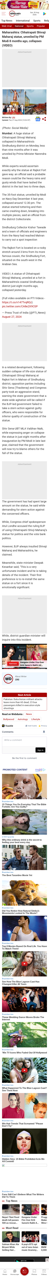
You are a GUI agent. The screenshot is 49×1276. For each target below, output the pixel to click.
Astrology (23, 719)
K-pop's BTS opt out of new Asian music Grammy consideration (30, 1247)
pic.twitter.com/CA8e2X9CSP (20, 306)
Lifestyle (35, 719)
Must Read (12, 1228)
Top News (6, 20)
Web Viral (7, 26)
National (19, 26)
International (23, 20)
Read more (12, 663)
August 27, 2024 (12, 316)
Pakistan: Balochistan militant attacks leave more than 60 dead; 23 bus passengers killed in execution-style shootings (23, 704)
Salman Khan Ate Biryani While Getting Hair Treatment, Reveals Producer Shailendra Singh (10, 1247)
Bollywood (8, 719)
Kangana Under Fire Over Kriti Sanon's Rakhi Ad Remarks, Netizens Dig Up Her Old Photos (30, 1220)
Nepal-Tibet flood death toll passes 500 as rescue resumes (10, 1220)
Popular (41, 26)
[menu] (4, 13)
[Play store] (44, 13)
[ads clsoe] (47, 1260)
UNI (13, 117)
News (29, 714)
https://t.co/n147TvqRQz (17, 302)
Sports (36, 20)
